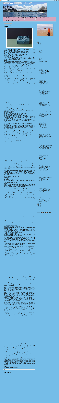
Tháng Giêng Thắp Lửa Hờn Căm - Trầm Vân (44, 148)
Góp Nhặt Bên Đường (30, 17)
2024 (38, 41)
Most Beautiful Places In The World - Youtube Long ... (45, 154)
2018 (38, 203)
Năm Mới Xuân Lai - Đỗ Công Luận (43, 135)
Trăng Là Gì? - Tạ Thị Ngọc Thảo (42, 192)
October (40, 50)
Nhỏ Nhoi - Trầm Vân (41, 178)
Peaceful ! (40, 133)
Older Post (34, 393)
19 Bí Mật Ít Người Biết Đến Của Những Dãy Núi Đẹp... (45, 177)
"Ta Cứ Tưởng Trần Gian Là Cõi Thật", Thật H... (44, 170)
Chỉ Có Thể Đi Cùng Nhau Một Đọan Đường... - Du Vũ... (45, 104)
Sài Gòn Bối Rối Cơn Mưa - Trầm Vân (43, 137)
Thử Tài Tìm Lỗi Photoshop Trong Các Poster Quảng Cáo (45, 145)
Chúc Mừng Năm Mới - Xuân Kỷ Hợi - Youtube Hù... (45, 72)
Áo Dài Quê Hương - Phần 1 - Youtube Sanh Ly (44, 101)
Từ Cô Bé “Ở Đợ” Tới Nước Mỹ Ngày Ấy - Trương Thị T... (45, 134)
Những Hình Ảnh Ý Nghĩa (28, 19)
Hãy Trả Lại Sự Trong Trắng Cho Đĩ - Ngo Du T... (44, 127)
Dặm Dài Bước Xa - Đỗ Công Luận (43, 201)
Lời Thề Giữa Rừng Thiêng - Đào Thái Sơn (44, 200)
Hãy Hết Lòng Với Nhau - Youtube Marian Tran (44, 166)
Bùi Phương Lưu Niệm (45, 19)
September (40, 51)
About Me (9, 17)
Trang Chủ (5, 17)
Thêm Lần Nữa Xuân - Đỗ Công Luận (43, 115)
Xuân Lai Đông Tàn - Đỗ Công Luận (43, 168)
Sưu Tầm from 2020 (23, 17)
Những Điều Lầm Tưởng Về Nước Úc (43, 158)
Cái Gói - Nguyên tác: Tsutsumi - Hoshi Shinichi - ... (45, 91)
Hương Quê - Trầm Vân (41, 199)
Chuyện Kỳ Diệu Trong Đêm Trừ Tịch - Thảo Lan (44, 144)
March (39, 58)
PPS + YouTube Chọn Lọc (20, 19)
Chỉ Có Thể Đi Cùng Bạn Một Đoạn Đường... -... (44, 92)
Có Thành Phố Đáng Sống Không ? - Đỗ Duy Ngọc (44, 149)
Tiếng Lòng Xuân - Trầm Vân (42, 159)
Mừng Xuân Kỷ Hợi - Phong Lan (42, 187)
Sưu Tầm (18, 17)
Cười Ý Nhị (13, 19)
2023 (38, 42)
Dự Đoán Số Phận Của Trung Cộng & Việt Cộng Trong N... (45, 198)
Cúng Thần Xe (40, 157)
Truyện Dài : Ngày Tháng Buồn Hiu (19, 20)
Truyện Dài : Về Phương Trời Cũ (8, 20)
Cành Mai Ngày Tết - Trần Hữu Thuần (43, 69)
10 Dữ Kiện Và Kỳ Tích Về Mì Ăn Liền (43, 179)
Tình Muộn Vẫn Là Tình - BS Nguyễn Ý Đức (44, 102)
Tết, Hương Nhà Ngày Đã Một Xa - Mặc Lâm (44, 71)
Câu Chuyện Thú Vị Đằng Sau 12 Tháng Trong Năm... (45, 197)
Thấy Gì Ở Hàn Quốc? (41, 165)
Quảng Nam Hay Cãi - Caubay (42, 176)
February (40, 59)
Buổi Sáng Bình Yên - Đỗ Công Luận (43, 180)
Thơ (34, 19)
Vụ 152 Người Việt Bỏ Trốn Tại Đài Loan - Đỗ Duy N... (45, 106)
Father (39, 62)
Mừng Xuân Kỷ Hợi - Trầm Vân (42, 81)
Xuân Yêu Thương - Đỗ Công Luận (43, 94)
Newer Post (5, 393)
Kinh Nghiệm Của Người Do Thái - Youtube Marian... (45, 122)
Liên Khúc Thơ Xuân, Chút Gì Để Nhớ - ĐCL (44, 103)
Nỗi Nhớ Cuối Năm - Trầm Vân (42, 73)
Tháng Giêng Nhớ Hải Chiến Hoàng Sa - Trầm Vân (44, 105)
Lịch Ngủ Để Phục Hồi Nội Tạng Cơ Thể (43, 169)
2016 (38, 205)
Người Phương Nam (10, 3)
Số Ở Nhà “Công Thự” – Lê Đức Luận (43, 125)
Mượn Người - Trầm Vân (41, 113)
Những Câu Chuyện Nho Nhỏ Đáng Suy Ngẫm (44, 160)
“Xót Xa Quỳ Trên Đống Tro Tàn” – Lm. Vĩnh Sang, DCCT (45, 147)
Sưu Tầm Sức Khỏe (43, 17)
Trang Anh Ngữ (51, 19)
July (39, 53)
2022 (38, 43)
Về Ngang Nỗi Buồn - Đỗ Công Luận (43, 146)
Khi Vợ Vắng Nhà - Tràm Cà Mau (42, 156)
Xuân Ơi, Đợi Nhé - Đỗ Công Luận (43, 63)
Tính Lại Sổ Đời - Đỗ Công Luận (42, 188)
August (39, 52)
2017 (38, 204)
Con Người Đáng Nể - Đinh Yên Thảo (43, 95)
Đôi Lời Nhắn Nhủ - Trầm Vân (42, 191)
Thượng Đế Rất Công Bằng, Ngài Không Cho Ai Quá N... (45, 138)
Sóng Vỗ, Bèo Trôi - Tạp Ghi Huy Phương (43, 82)
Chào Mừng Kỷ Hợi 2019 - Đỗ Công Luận (43, 70)
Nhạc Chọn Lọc (37, 17)
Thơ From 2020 (38, 19)
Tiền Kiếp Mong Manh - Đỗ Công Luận (43, 124)
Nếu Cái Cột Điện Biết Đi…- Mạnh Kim (43, 93)
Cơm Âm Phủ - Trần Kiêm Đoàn (42, 116)
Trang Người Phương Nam (7, 19)
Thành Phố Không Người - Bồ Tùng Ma (43, 167)
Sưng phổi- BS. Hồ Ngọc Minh (42, 123)
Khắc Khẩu (40, 181)
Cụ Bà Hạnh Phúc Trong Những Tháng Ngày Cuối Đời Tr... (45, 190)
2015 (38, 206)
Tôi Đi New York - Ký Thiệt (42, 80)
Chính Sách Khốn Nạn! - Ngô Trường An (43, 112)
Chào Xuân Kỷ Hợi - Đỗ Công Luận (43, 83)
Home (19, 393)
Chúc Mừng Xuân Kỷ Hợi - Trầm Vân (43, 61)
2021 (38, 44)
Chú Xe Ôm (40, 84)
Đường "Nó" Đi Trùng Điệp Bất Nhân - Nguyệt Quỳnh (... (45, 74)
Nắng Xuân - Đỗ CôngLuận (42, 90)
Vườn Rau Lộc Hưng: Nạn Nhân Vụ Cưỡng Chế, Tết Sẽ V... (45, 136)
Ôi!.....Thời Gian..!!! (41, 126)
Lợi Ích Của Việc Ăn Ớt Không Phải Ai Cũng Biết (44, 189)
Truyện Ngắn (13, 17)
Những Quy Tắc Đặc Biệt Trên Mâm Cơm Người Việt (45, 114)
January (40, 60)
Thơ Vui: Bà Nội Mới (41, 79)
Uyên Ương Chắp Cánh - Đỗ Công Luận (43, 155)
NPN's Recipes (49, 17)
